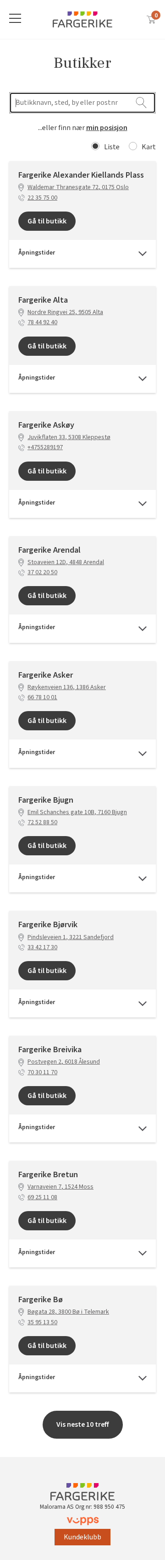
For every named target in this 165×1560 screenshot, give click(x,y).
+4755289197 (45, 447)
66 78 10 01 (42, 697)
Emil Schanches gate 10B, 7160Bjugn (77, 812)
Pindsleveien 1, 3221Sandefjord (71, 937)
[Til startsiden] (82, 19)
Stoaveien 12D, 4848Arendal (66, 562)
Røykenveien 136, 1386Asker (67, 687)
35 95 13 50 (42, 1322)
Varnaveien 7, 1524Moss (61, 1187)
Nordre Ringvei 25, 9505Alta (65, 312)
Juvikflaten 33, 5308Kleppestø (69, 437)
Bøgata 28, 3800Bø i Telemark (68, 1312)
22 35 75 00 (42, 198)
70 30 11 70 (42, 1072)
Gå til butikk (47, 221)
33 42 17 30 (42, 947)
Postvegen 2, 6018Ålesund (64, 1062)
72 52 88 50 (42, 822)
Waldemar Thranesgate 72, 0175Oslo (78, 187)
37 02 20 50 (42, 572)
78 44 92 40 (42, 322)
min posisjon (106, 128)
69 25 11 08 (42, 1197)
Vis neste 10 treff (82, 1424)
